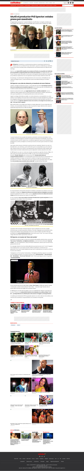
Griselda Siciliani (34, 5)
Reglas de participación (55, 461)
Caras (20, 458)
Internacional (42, 2)
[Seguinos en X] (73, 3)
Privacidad (42, 461)
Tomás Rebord (27, 5)
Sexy (54, 2)
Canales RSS (22, 461)
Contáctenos (36, 461)
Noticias (24, 458)
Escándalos (25, 2)
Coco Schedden (20, 5)
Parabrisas (41, 458)
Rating (54, 5)
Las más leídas (58, 28)
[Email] (52, 61)
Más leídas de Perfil (60, 73)
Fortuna (33, 458)
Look (55, 458)
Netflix (47, 2)
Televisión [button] (36, 2)
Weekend (46, 458)
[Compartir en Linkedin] (50, 61)
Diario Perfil (16, 458)
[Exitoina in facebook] (70, 3)
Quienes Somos (29, 461)
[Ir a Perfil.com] (71, 0)
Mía (60, 458)
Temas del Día (13, 5)
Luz (58, 458)
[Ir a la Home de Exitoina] (16, 3)
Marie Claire (29, 458)
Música (50, 2)
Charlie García (42, 5)
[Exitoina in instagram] (68, 3)
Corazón (31, 2)
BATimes (68, 458)
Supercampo (51, 458)
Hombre (37, 458)
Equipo (47, 461)
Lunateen (64, 458)
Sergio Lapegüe (49, 5)
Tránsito (62, 461)
